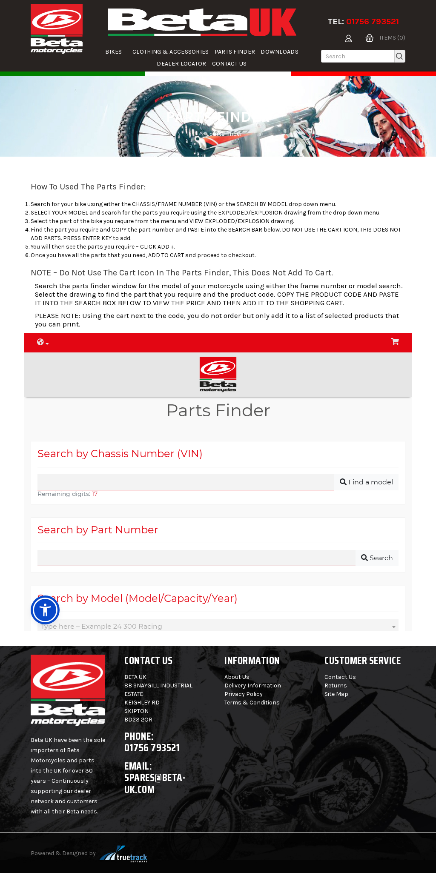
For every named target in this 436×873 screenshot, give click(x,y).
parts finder (235, 51)
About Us (237, 677)
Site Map (336, 694)
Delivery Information (252, 685)
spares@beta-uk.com (155, 783)
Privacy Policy (243, 694)
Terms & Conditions (252, 702)
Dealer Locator (181, 63)
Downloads (279, 51)
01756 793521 (372, 21)
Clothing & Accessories (170, 51)
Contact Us (229, 63)
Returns (335, 685)
